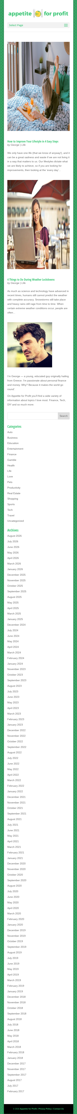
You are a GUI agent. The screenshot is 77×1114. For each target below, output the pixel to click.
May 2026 (13, 552)
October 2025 (15, 585)
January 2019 (15, 991)
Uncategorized (15, 520)
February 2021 (15, 852)
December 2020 (16, 863)
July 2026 (12, 541)
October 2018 (15, 1008)
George (15, 144)
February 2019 (15, 985)
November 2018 (16, 1002)
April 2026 (13, 558)
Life (23, 144)
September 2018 (16, 1013)
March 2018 (14, 1046)
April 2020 (13, 908)
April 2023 (13, 708)
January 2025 (15, 619)
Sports (11, 504)
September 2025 (16, 591)
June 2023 (13, 696)
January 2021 (15, 858)
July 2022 (12, 758)
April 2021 (13, 841)
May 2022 (13, 769)
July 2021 (12, 824)
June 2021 (13, 830)
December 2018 (16, 996)
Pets (9, 482)
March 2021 (14, 846)
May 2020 (13, 902)
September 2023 (16, 680)
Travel (10, 515)
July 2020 (12, 891)
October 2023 (15, 674)
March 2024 (14, 652)
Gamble (11, 459)
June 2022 (13, 763)
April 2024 (13, 646)
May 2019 (13, 969)
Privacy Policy (45, 1109)
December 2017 (16, 1063)
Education (13, 443)
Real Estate (13, 493)
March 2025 (14, 613)
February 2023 (15, 719)
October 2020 (15, 874)
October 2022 (15, 741)
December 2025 (16, 574)
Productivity (13, 487)
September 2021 (16, 813)
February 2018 (15, 1052)
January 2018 (15, 1057)
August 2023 (14, 685)
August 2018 (14, 1019)
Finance (11, 454)
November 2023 (16, 669)
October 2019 (15, 941)
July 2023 (12, 691)
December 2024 (16, 624)
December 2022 (16, 730)
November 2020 (16, 869)
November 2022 (16, 735)
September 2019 (16, 946)
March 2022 (14, 780)
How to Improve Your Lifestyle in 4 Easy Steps (33, 141)
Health (11, 465)
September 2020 (16, 880)
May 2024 (13, 641)
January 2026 (15, 569)
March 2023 (14, 713)
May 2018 (13, 1035)
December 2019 (16, 930)
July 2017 (12, 1085)
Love (10, 476)
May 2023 (13, 702)
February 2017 (15, 1091)
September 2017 (16, 1074)
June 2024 (13, 635)
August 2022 (14, 752)
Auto (10, 432)
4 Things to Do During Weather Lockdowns (31, 280)
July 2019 (12, 958)
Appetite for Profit (21, 395)
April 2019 (13, 974)
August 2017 (14, 1080)
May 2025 (13, 602)
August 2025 (14, 597)
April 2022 (13, 774)
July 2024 (12, 630)
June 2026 (13, 547)
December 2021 (16, 797)
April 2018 (13, 1041)
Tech (10, 509)
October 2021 (15, 808)
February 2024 (15, 658)
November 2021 (16, 802)
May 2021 (13, 835)
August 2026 (14, 535)
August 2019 (14, 952)
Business (12, 437)
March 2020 (14, 913)
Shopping (12, 498)
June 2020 (13, 896)
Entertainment (15, 448)
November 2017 (16, 1069)
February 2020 (15, 919)
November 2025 (16, 580)
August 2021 (14, 819)
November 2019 (16, 935)
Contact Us (58, 1109)
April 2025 (13, 608)
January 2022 (15, 791)
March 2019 (14, 980)
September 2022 (16, 747)
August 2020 (14, 885)
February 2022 (15, 785)
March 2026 (14, 563)
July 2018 (12, 1024)
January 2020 (15, 924)
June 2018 (13, 1030)
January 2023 (15, 724)
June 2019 (13, 963)
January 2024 (15, 663)
